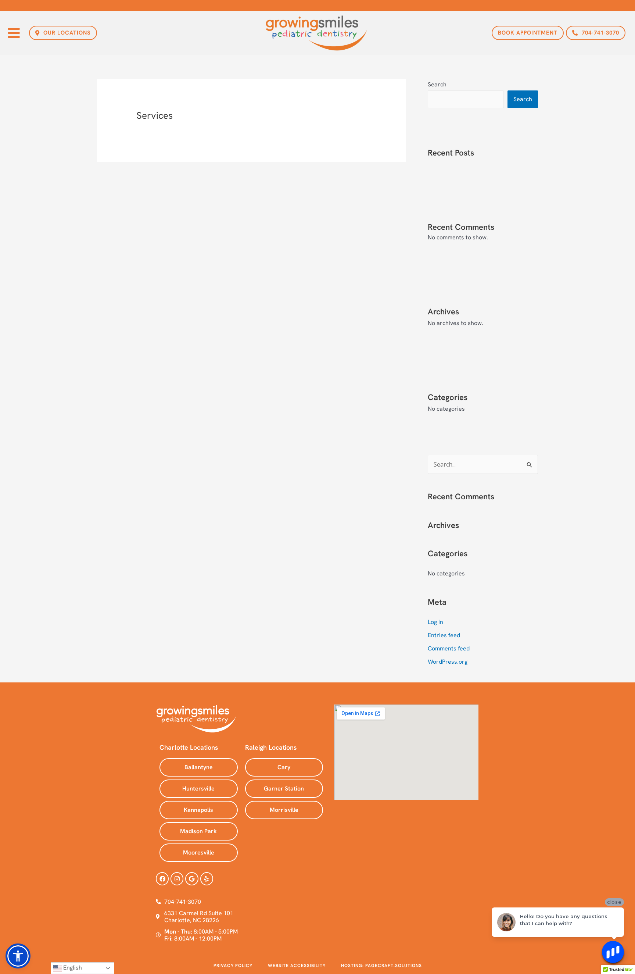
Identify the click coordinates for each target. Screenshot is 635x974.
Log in (435, 622)
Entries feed (444, 635)
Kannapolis (198, 810)
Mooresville (198, 852)
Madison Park (198, 831)
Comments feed (449, 648)
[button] (13, 33)
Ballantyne (198, 767)
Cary (283, 767)
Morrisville (284, 810)
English (72, 967)
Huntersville (198, 788)
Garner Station (284, 788)
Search (437, 84)
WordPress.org (447, 662)
